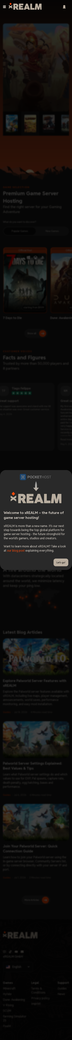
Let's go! (60, 562)
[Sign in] (64, 7)
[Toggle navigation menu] (4, 6)
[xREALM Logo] (25, 6)
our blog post (16, 550)
